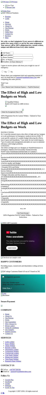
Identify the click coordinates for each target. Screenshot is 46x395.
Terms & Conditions (12, 328)
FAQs (7, 30)
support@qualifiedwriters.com (26, 77)
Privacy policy (10, 326)
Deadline (5, 62)
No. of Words (7, 60)
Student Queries (10, 332)
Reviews (8, 36)
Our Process (9, 28)
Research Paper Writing (13, 361)
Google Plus (9, 380)
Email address (7, 55)
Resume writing (10, 348)
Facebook (8, 382)
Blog (6, 38)
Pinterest (8, 386)
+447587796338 (15, 369)
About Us (8, 26)
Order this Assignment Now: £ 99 (12, 112)
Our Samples (9, 330)
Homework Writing (11, 357)
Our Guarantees (10, 322)
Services (8, 24)
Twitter (7, 384)
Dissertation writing (11, 349)
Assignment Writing (12, 351)
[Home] (5, 2)
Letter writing (9, 342)
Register (8, 17)
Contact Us (9, 34)
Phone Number (7, 57)
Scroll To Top (9, 387)
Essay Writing (10, 344)
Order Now (9, 32)
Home (7, 22)
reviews (3, 273)
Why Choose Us (10, 324)
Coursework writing (12, 353)
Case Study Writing (11, 355)
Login (7, 18)
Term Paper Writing (11, 359)
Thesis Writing (10, 346)
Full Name (6, 53)
